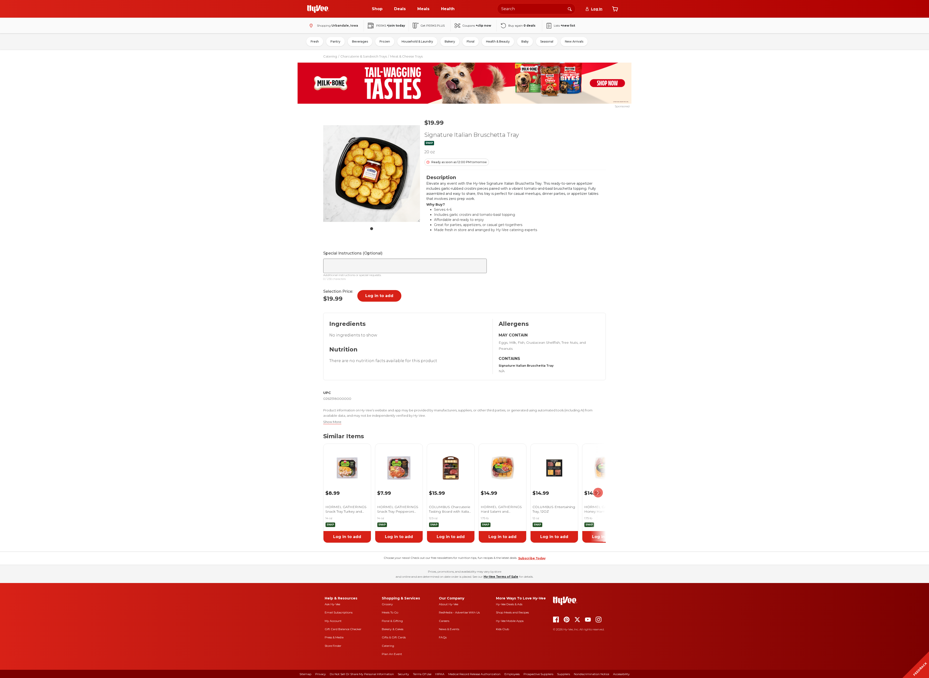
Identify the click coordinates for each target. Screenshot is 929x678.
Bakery (450, 41)
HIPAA (439, 674)
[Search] (570, 9)
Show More (332, 422)
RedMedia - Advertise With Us (459, 612)
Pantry (335, 41)
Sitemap (305, 674)
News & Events (449, 629)
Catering (330, 56)
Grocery (387, 604)
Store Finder (333, 646)
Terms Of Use (422, 674)
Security (403, 674)
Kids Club (502, 629)
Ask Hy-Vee (332, 604)
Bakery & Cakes (392, 629)
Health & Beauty (498, 41)
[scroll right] (598, 493)
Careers (444, 621)
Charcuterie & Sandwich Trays (363, 56)
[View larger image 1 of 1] (371, 173)
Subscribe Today (532, 558)
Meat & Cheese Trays (406, 56)
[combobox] (536, 8)
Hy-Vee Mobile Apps (510, 621)
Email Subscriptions (338, 612)
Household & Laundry (417, 41)
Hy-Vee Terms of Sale (501, 576)
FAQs (443, 637)
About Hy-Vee (448, 604)
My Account (333, 621)
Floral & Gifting (392, 621)
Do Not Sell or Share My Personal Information (362, 674)
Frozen (385, 41)
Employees (512, 674)
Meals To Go (390, 612)
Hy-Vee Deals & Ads (509, 604)
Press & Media (334, 637)
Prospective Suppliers (538, 674)
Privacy (320, 674)
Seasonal (546, 41)
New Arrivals (574, 41)
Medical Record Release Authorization (474, 674)
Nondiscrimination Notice (591, 674)
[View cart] (615, 9)
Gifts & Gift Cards (394, 637)
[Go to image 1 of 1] (371, 229)
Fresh (315, 41)
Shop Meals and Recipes (512, 612)
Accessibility (621, 674)
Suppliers (563, 674)
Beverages (360, 41)
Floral (470, 41)
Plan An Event (392, 654)
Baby (525, 41)
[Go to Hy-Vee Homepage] (318, 9)
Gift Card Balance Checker (343, 629)
